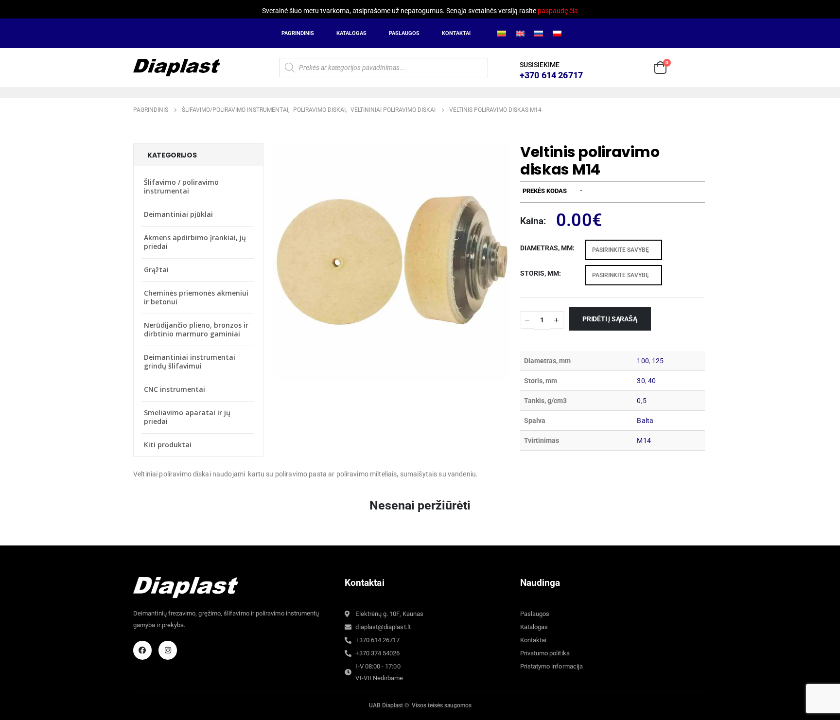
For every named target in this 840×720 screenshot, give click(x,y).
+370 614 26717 (551, 75)
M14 (643, 440)
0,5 (641, 400)
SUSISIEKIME (540, 65)
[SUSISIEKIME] (507, 67)
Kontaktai (456, 33)
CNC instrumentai (174, 389)
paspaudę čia (558, 11)
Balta (645, 420)
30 (641, 381)
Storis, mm (539, 273)
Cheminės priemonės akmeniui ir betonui (196, 297)
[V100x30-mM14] (391, 261)
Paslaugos (404, 33)
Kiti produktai (168, 444)
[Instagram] (167, 650)
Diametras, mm (546, 248)
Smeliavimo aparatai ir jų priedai (187, 417)
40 (652, 381)
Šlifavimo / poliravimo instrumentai (181, 186)
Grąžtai (156, 269)
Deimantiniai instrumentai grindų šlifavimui (189, 361)
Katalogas (351, 33)
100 (642, 361)
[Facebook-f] (142, 650)
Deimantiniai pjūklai (178, 214)
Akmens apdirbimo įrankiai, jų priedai (195, 242)
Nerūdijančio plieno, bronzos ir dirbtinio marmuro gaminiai (196, 329)
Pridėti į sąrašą (609, 319)
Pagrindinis (297, 33)
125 (658, 361)
